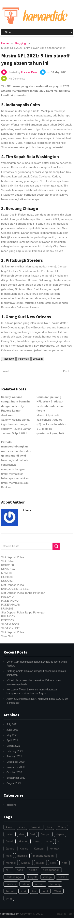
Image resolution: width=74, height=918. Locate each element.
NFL (8, 869)
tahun (25, 884)
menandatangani (43, 855)
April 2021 (12, 740)
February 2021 (15, 751)
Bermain (36, 827)
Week (57, 891)
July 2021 (12, 724)
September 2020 (16, 777)
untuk (45, 891)
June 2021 (12, 729)
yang (9, 898)
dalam (9, 834)
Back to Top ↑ (65, 913)
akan (22, 827)
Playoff (32, 877)
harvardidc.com (9, 913)
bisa (49, 827)
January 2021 (14, 756)
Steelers (11, 884)
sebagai (47, 877)
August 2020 (14, 783)
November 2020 (15, 767)
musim (40, 862)
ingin (49, 841)
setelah (62, 877)
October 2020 (14, 772)
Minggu (26, 862)
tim (34, 891)
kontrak (54, 848)
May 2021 (12, 735)
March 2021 (13, 745)
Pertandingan (14, 877)
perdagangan (51, 869)
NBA (53, 862)
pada (20, 869)
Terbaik (10, 891)
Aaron (9, 827)
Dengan (45, 834)
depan (60, 834)
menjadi (11, 862)
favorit (9, 841)
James (10, 848)
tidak (23, 891)
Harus (36, 841)
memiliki (22, 855)
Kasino (24, 848)
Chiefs (62, 827)
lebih (9, 855)
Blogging (11, 804)
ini (58, 841)
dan (21, 834)
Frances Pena (29, 72)
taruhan (39, 884)
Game (23, 841)
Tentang (55, 884)
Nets (64, 862)
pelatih (33, 869)
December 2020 (15, 761)
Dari (32, 834)
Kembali (39, 848)
